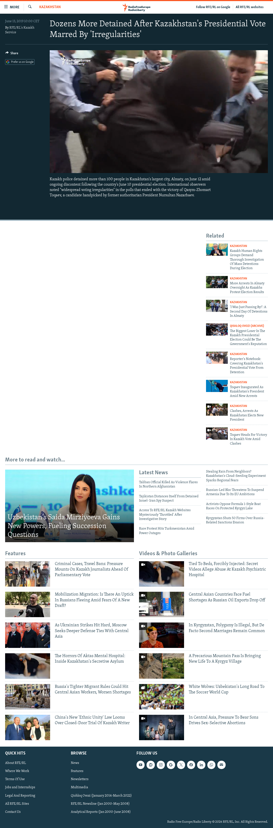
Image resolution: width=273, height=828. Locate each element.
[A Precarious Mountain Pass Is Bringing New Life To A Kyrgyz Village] (161, 666)
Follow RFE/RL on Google (213, 7)
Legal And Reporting (20, 795)
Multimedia (79, 787)
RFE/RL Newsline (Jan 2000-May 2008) (100, 804)
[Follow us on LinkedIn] (201, 765)
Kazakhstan (50, 7)
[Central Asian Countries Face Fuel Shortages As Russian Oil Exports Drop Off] (161, 604)
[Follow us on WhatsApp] (211, 765)
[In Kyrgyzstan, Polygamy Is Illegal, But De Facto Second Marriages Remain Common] (161, 635)
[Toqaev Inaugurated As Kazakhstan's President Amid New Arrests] (217, 386)
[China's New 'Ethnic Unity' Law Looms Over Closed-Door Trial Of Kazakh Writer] (27, 727)
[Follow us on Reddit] (151, 765)
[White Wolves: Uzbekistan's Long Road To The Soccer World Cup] (161, 696)
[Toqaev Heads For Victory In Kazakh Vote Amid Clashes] (217, 433)
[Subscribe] (221, 765)
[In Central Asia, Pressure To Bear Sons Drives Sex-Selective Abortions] (161, 727)
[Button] (11, 54)
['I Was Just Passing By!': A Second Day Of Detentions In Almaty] (217, 306)
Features (77, 771)
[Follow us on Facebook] (191, 765)
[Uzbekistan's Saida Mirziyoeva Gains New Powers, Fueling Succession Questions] (69, 506)
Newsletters (80, 779)
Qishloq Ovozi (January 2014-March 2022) (101, 795)
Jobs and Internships (20, 787)
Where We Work (17, 771)
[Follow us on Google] (171, 765)
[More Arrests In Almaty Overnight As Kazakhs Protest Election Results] (217, 282)
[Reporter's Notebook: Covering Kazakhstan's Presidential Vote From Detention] (217, 358)
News (75, 763)
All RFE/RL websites (250, 7)
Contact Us (13, 812)
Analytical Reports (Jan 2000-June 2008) (101, 812)
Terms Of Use (15, 779)
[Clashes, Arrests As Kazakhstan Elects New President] (217, 410)
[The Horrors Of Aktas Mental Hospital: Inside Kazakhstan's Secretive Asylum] (27, 666)
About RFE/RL (15, 763)
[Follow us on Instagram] (161, 765)
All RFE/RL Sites (17, 804)
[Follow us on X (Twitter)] (181, 765)
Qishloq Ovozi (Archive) (247, 326)
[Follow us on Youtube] (140, 765)
